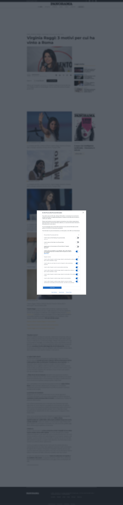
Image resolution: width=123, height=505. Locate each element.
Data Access (61, 292)
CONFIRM (52, 287)
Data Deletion (54, 292)
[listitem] (61, 235)
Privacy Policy (69, 292)
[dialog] (61, 252)
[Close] (83, 213)
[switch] (77, 238)
